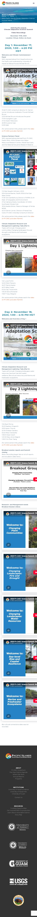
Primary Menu (33, 3)
